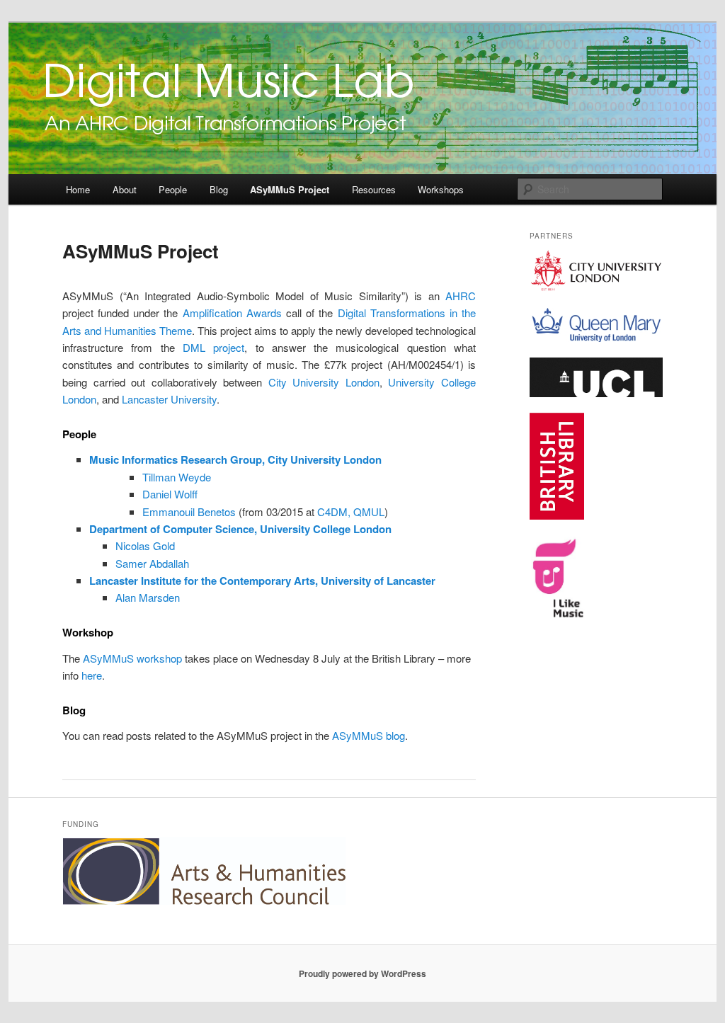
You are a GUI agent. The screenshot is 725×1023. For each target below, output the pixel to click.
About (125, 189)
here (91, 675)
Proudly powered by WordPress (362, 973)
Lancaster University (169, 399)
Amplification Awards (232, 312)
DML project (213, 347)
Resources (374, 189)
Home (78, 189)
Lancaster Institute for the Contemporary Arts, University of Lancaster (262, 580)
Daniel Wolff (170, 493)
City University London (323, 382)
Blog (219, 189)
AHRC (460, 295)
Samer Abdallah (152, 563)
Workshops (441, 189)
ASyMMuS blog (368, 735)
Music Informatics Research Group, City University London (235, 459)
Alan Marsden (147, 597)
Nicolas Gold (145, 545)
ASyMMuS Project (289, 189)
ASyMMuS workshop (132, 658)
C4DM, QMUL (350, 511)
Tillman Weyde (176, 476)
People (173, 189)
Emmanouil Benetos (189, 511)
